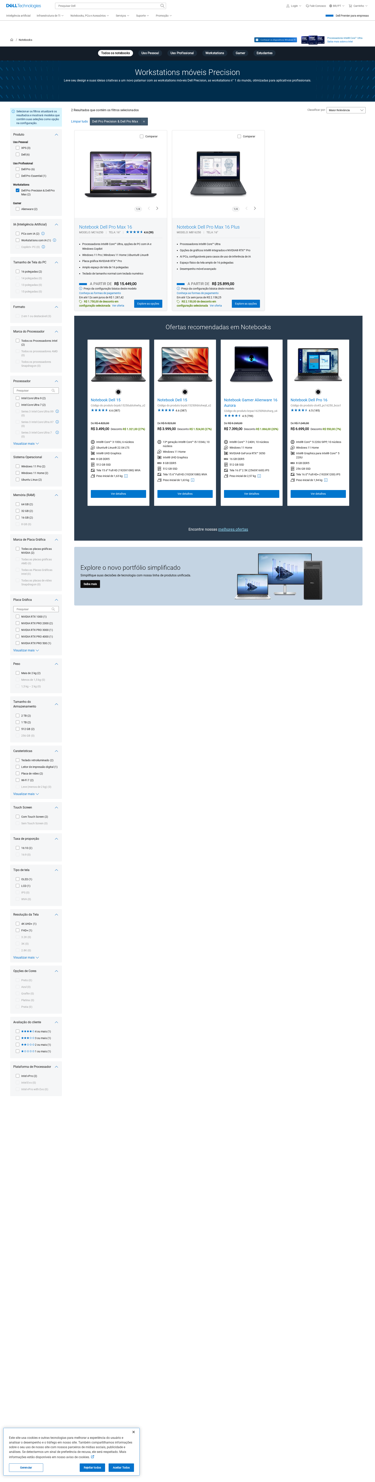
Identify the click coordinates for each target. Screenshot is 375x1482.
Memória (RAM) (24, 495)
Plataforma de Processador (32, 1067)
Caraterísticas (22, 751)
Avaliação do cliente (27, 1022)
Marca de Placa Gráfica (29, 539)
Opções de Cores (24, 971)
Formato (19, 307)
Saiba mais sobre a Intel (340, 41)
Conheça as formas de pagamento (100, 293)
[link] (316, 5)
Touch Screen (22, 807)
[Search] (53, 390)
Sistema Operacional (27, 457)
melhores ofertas (233, 529)
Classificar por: (316, 109)
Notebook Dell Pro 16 (309, 400)
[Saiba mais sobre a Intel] (313, 39)
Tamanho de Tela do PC (29, 262)
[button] (294, 5)
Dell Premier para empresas (352, 15)
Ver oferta (118, 305)
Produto (18, 134)
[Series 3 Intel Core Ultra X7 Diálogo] (57, 421)
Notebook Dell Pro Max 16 (105, 227)
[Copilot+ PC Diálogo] (43, 246)
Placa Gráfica (22, 600)
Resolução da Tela (26, 914)
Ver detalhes (118, 493)
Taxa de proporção (26, 839)
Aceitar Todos (121, 1467)
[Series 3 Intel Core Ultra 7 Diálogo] (57, 432)
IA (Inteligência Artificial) (30, 224)
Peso (16, 664)
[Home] (11, 40)
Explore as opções (148, 303)
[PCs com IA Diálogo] (43, 233)
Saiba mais (90, 584)
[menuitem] (50, 15)
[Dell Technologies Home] (24, 5)
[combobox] (110, 6)
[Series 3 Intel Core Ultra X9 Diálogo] (57, 411)
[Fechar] (133, 1432)
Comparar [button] (151, 136)
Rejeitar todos (92, 1467)
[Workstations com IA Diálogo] (54, 240)
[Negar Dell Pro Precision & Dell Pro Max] (144, 121)
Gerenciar (26, 1467)
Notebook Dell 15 (106, 400)
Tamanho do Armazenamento (24, 704)
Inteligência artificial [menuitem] (18, 15)
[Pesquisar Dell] (162, 6)
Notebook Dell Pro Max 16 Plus (208, 227)
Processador (21, 381)
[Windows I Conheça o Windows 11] (275, 40)
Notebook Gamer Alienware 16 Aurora (250, 403)
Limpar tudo (79, 121)
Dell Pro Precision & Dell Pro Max (115, 121)
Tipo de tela (21, 870)
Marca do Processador (28, 331)
